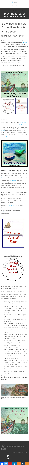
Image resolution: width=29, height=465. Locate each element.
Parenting (19, 446)
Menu (13, 6)
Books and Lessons (9, 9)
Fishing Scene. (6, 136)
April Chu (25, 42)
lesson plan (23, 122)
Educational (20, 445)
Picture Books (15, 9)
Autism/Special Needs (11, 445)
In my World (12, 205)
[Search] (16, 6)
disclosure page (7, 67)
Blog (8, 447)
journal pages (13, 180)
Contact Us (13, 447)
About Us (25, 446)
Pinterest (8, 458)
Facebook (8, 452)
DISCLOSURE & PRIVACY (16, 452)
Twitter (8, 455)
